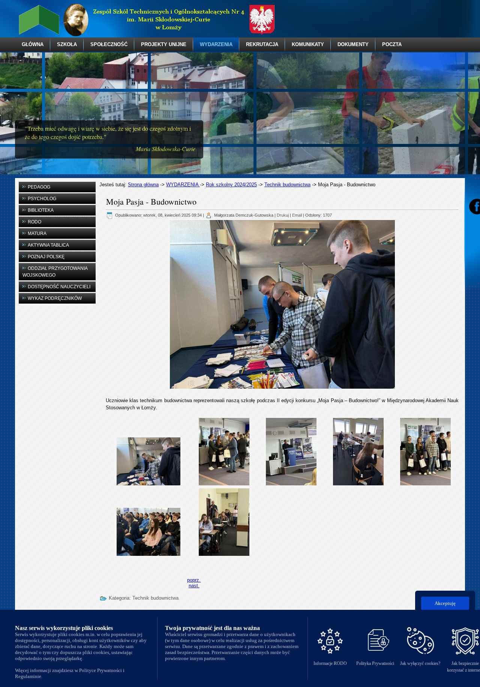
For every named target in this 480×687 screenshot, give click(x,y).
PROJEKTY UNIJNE (163, 44)
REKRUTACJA (262, 44)
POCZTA (392, 44)
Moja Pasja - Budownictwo (151, 201)
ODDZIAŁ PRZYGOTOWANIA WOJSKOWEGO (55, 272)
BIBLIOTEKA (41, 210)
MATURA (37, 233)
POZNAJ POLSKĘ (46, 256)
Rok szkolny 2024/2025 (231, 184)
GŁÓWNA (33, 44)
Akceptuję (445, 603)
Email (297, 215)
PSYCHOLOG (42, 198)
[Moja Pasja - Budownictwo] (148, 461)
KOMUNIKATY (308, 44)
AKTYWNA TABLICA (48, 245)
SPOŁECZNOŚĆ (109, 44)
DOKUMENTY (353, 44)
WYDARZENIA (216, 44)
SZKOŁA (67, 44)
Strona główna (143, 184)
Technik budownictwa (287, 184)
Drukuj (283, 215)
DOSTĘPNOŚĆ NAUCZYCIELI (59, 286)
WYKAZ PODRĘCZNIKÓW (55, 298)
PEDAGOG (39, 187)
